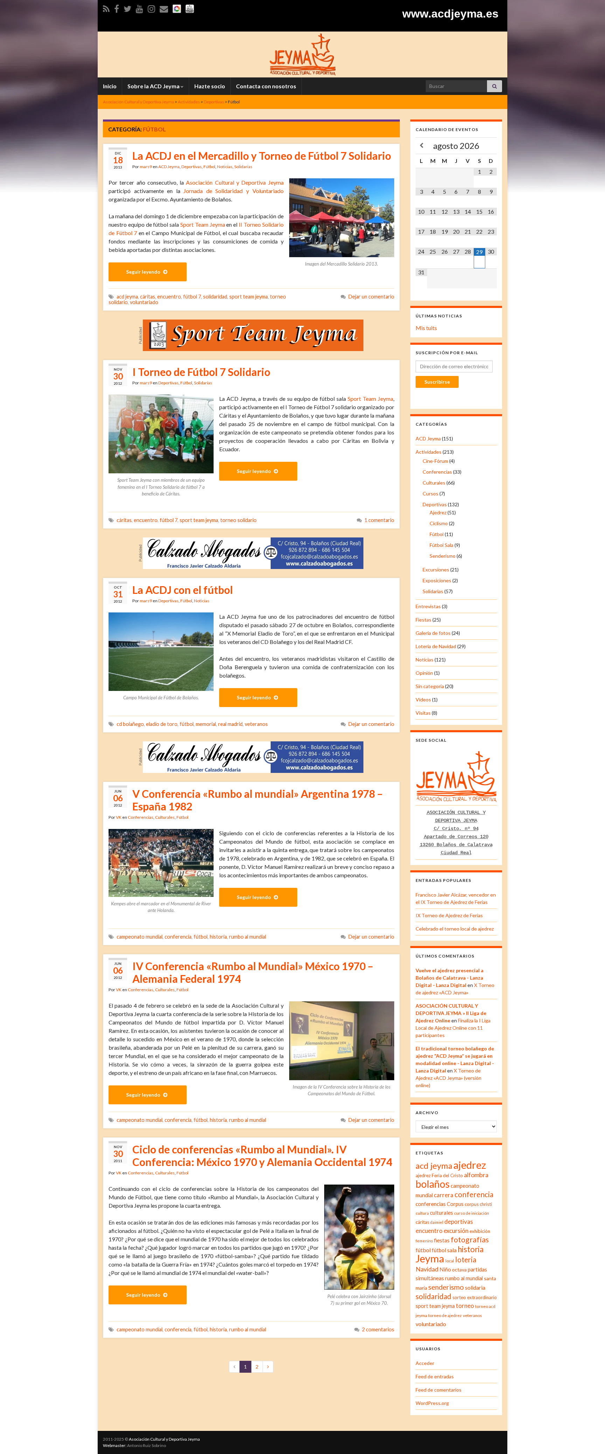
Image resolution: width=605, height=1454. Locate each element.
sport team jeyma (248, 297)
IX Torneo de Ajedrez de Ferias (449, 915)
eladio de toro (162, 724)
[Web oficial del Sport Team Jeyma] (190, 7)
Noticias (224, 166)
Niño (445, 1269)
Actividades (428, 452)
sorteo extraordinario (474, 1297)
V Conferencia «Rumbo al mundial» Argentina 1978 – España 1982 (257, 799)
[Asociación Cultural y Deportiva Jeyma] (302, 53)
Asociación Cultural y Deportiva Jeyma (234, 182)
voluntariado (144, 302)
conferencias (431, 1204)
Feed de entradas (435, 1376)
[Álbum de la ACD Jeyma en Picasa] (177, 7)
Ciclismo (439, 523)
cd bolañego (130, 724)
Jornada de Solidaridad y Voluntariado (233, 190)
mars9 (146, 166)
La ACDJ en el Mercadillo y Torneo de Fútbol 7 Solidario (261, 155)
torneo (465, 1305)
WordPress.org (432, 1403)
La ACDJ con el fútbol (182, 589)
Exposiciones (437, 580)
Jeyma (430, 1258)
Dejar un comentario (371, 297)
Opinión (424, 673)
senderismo (446, 1287)
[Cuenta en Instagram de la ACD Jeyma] (151, 7)
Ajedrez (438, 512)
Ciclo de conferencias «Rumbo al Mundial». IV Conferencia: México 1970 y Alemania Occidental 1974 (262, 1155)
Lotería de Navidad (436, 646)
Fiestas (423, 620)
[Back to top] (589, 1438)
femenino (424, 1241)
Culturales (165, 817)
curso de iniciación (471, 1213)
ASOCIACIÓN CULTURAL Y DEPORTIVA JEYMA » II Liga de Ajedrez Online (451, 1013)
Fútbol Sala (441, 545)
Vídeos (423, 699)
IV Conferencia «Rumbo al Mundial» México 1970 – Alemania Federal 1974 (252, 972)
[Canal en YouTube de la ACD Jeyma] (139, 7)
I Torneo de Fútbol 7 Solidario (201, 371)
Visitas (423, 713)
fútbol (187, 724)
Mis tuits (426, 327)
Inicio (110, 86)
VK (118, 817)
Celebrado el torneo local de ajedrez (455, 929)
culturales (441, 1212)
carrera (443, 1195)
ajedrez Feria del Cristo (439, 1175)
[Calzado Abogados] (253, 552)
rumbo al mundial (247, 937)
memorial (206, 724)
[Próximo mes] (491, 146)
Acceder (425, 1363)
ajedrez (469, 1165)
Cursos (430, 493)
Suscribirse (437, 382)
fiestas (442, 1240)
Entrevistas (428, 606)
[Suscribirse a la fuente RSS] (106, 7)
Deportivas (191, 166)
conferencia (178, 937)
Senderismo (443, 556)
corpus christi (478, 1204)
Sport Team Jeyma (202, 224)
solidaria (475, 1287)
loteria (465, 1259)
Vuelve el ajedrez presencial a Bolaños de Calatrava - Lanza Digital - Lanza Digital (450, 977)
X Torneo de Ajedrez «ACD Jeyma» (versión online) (448, 1078)
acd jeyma (127, 297)
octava (459, 1270)
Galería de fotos (433, 633)
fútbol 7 (192, 297)
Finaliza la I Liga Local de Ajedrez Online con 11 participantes (453, 1027)
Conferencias (140, 817)
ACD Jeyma (169, 166)
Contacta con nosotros (266, 86)
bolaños (433, 1184)
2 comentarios (378, 1329)
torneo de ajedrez (445, 1315)
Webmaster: (114, 1445)
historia (218, 937)
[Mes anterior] (421, 146)
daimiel (436, 1222)
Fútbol (209, 166)
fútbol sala (444, 1250)
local (449, 1260)
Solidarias (243, 166)
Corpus (455, 1204)
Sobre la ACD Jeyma (154, 86)
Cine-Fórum (435, 461)
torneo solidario (238, 520)
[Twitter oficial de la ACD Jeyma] (127, 7)
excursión (456, 1230)
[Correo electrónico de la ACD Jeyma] (164, 7)
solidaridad (215, 297)
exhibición (480, 1231)
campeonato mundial (139, 937)
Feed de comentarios (438, 1390)
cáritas (147, 297)
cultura (422, 1213)
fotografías (470, 1239)
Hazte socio (209, 86)
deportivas (458, 1221)
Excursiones (436, 569)
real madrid (230, 724)
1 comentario (379, 520)
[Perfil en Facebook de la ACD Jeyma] (116, 7)
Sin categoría (430, 686)
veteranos (256, 724)
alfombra (476, 1175)
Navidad (427, 1269)
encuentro (169, 297)
